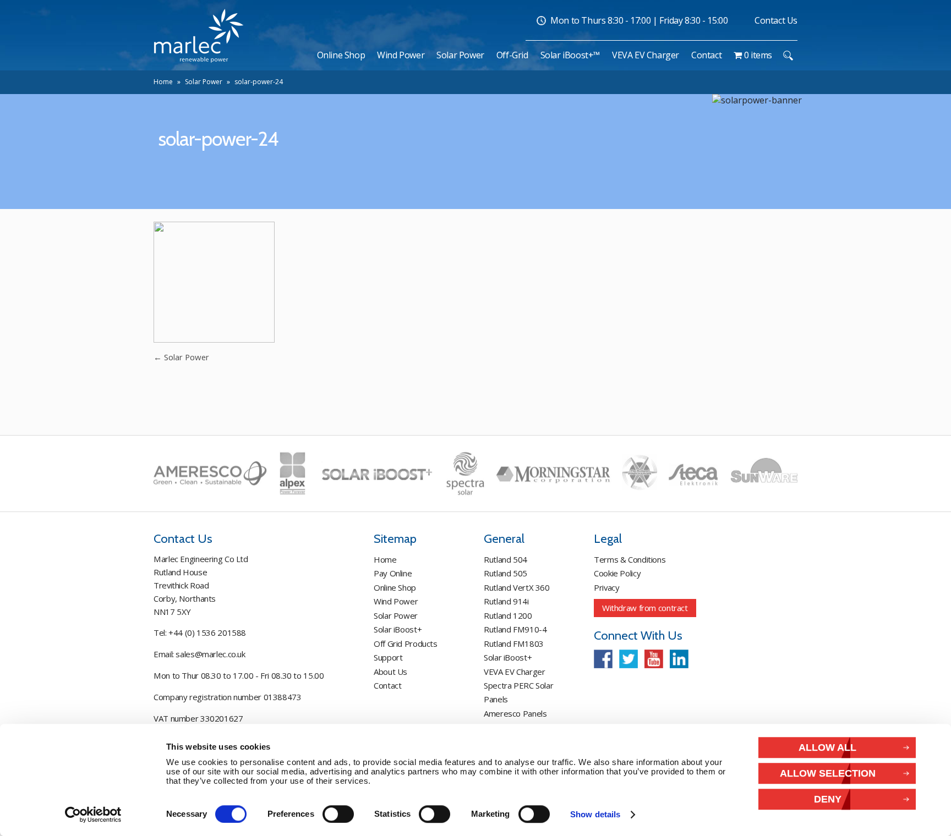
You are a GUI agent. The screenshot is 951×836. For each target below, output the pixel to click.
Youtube (653, 659)
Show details (595, 815)
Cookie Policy (617, 573)
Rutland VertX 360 (517, 587)
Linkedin (679, 659)
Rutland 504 (505, 559)
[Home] (305, 55)
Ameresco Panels (515, 713)
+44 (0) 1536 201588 (207, 632)
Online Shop (395, 587)
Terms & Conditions (629, 559)
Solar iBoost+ (398, 629)
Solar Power (203, 81)
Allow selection (828, 773)
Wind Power (396, 601)
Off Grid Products (406, 643)
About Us (390, 671)
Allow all (827, 747)
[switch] (338, 814)
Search (787, 55)
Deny (827, 799)
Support (388, 657)
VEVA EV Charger (514, 671)
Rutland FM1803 (514, 643)
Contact (387, 685)
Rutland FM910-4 (515, 629)
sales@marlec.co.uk (210, 653)
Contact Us (776, 20)
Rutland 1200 (508, 615)
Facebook (603, 659)
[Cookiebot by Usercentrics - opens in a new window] (93, 814)
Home (163, 81)
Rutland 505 (505, 573)
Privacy (606, 587)
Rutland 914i (506, 601)
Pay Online (393, 573)
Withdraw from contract (645, 607)
